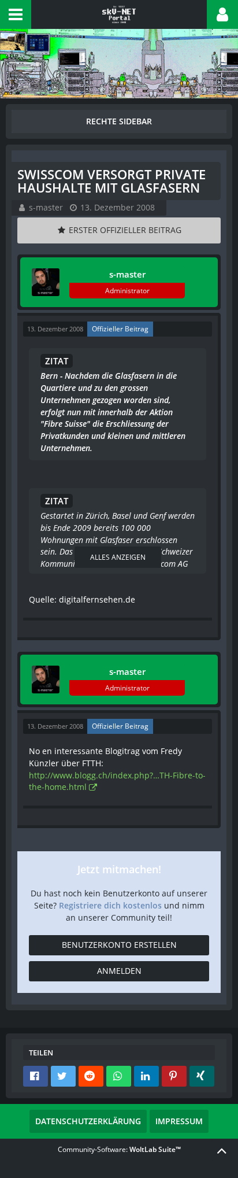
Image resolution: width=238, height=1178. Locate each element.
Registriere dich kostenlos (110, 905)
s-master (46, 207)
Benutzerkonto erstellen (119, 944)
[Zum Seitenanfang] (221, 1150)
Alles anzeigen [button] (118, 557)
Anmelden (119, 970)
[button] (15, 14)
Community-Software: (119, 1149)
